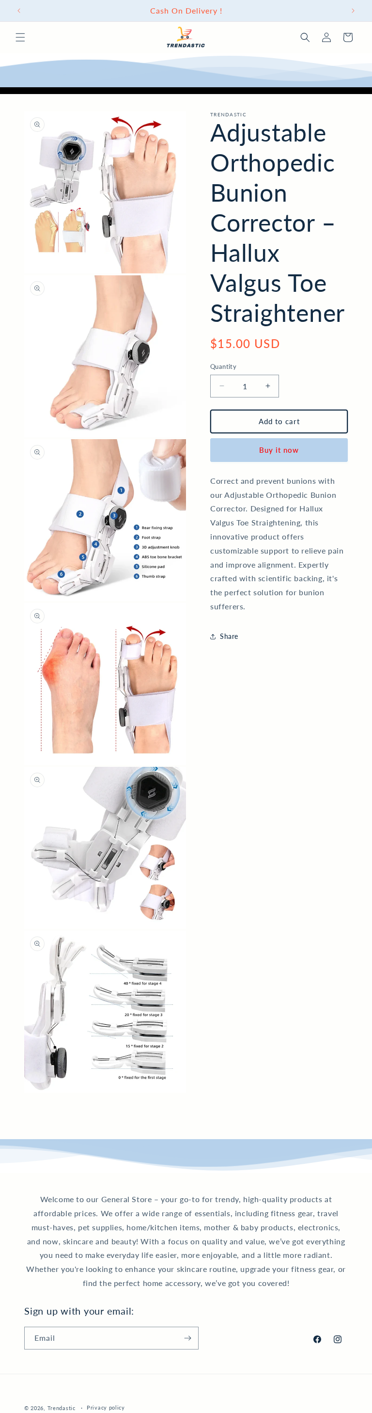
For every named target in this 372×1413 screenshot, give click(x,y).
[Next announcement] (353, 10)
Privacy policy (106, 1407)
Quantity (223, 366)
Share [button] (229, 636)
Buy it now (279, 449)
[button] (20, 37)
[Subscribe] (187, 1338)
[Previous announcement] (19, 10)
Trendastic (61, 1408)
